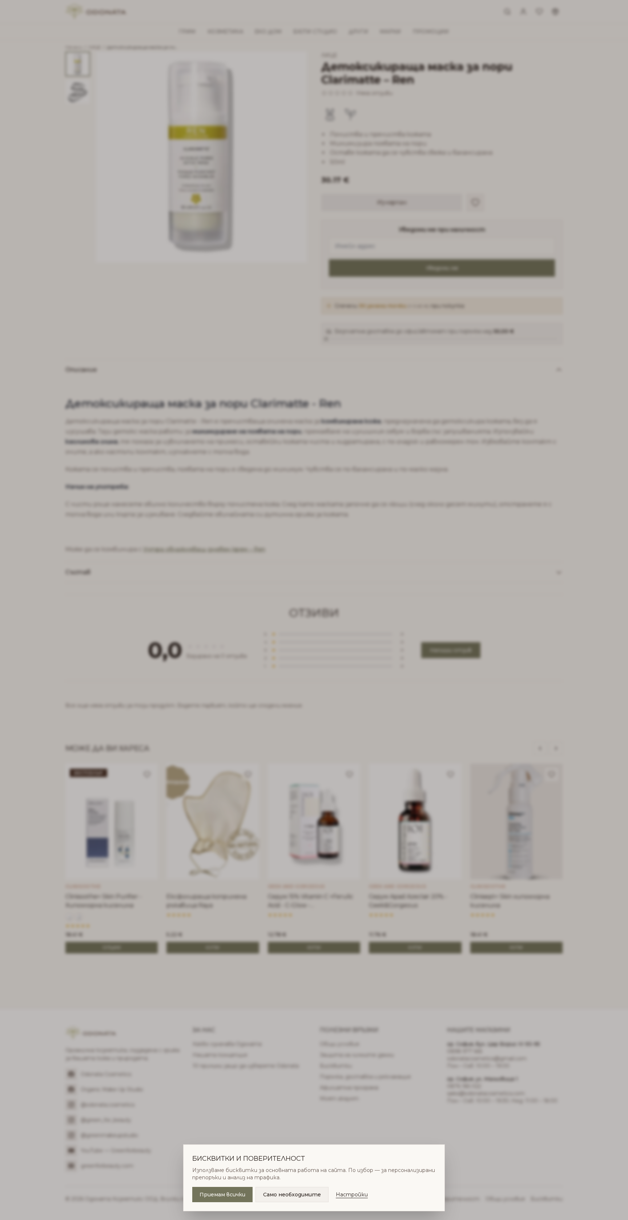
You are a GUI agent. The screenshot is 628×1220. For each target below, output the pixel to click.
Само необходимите (292, 1194)
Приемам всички (222, 1194)
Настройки (352, 1194)
